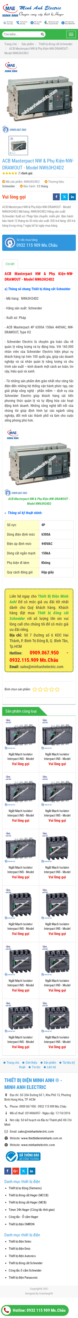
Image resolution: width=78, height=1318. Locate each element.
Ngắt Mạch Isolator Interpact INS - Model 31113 (20, 928)
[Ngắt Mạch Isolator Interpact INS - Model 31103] (21, 1017)
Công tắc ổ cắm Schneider (25, 1270)
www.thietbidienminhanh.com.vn (41, 1138)
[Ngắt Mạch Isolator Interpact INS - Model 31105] (57, 1017)
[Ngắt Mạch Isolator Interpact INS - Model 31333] (21, 791)
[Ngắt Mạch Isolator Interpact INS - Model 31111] (57, 904)
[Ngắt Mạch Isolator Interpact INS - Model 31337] (21, 734)
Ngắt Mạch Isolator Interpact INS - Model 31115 (57, 872)
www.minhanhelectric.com (38, 1145)
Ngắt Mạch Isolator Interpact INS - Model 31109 (20, 985)
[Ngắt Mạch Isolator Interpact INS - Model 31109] (21, 960)
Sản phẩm (50, 1063)
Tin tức (36, 1067)
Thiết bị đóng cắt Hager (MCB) (28, 1202)
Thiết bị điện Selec (20, 1241)
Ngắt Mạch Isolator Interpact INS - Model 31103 (20, 1042)
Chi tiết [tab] (10, 264)
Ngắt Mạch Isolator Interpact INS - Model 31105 (57, 1042)
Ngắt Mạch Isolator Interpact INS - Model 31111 (57, 928)
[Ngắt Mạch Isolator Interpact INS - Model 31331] (57, 791)
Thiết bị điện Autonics (22, 1256)
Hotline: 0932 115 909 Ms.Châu (38, 1310)
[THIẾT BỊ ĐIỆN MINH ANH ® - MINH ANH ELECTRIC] (33, 10)
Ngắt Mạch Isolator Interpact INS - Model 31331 (57, 815)
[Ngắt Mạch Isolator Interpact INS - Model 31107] (57, 960)
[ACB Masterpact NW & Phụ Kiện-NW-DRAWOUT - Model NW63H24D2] (39, 97)
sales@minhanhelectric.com (36, 1131)
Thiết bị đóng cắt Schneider (26, 1263)
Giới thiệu (31, 1063)
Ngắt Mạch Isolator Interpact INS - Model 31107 (57, 985)
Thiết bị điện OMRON (21, 1224)
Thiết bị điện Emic (20, 1249)
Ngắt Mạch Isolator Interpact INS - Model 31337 (20, 759)
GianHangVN (46, 1293)
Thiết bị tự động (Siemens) (25, 1188)
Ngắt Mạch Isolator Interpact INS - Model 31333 (20, 815)
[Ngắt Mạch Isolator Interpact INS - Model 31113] (21, 904)
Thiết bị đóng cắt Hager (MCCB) (29, 1195)
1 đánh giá (25, 173)
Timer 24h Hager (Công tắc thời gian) (32, 1210)
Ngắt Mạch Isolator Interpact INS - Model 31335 (57, 759)
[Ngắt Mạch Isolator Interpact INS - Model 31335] (57, 734)
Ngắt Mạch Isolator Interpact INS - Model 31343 (20, 872)
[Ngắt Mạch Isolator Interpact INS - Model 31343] (21, 847)
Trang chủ (13, 1063)
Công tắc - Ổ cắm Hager (23, 1217)
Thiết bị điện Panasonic (23, 1278)
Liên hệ (51, 1067)
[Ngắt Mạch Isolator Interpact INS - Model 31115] (57, 847)
